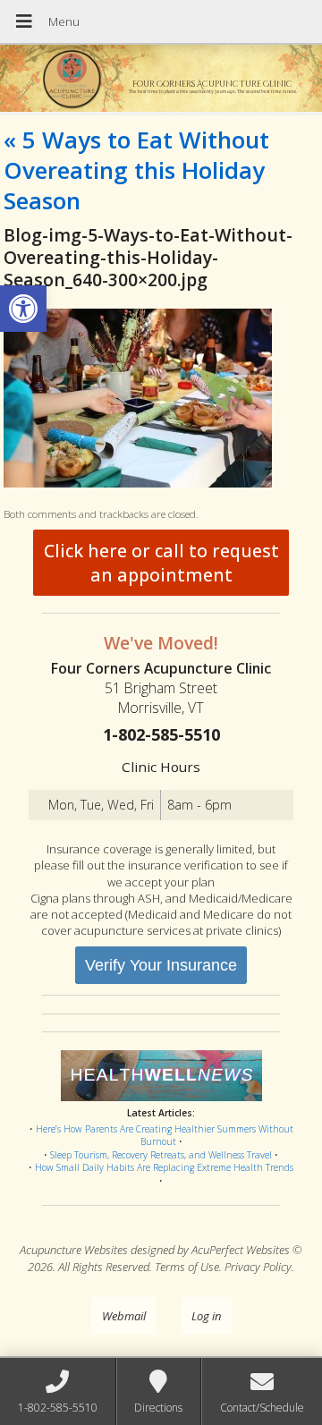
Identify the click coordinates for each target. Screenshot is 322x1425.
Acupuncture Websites (74, 1250)
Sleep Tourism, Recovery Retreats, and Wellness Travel (161, 1155)
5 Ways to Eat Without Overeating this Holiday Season (136, 169)
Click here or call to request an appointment (161, 563)
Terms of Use (187, 1267)
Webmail (124, 1316)
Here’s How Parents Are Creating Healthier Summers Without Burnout (164, 1136)
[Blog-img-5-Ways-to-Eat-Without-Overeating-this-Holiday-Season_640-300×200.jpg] (138, 483)
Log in (206, 1316)
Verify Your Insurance (161, 965)
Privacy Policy (258, 1267)
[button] (23, 308)
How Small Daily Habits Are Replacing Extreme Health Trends (164, 1167)
